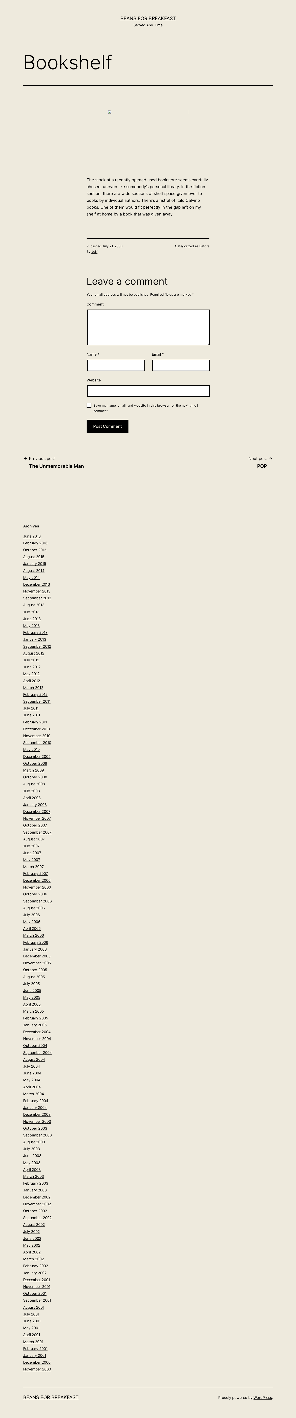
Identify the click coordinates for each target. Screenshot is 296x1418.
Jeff (94, 252)
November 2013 (36, 591)
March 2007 (33, 867)
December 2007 (36, 811)
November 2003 (37, 1121)
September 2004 (37, 1052)
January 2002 (35, 1273)
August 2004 (34, 1059)
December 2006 (37, 880)
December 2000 (37, 1362)
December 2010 (36, 729)
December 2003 (37, 1114)
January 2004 (35, 1107)
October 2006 (35, 894)
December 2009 (37, 756)
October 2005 (35, 970)
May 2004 (31, 1080)
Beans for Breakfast (148, 18)
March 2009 (33, 770)
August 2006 (34, 908)
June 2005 (32, 990)
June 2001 (32, 1321)
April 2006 (32, 928)
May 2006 (31, 922)
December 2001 (36, 1280)
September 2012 (37, 646)
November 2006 (37, 887)
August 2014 (34, 571)
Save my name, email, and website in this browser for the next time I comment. (145, 408)
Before (204, 246)
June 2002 (32, 1238)
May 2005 (31, 997)
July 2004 (31, 1066)
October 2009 (35, 763)
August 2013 (33, 605)
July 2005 (31, 984)
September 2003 (37, 1135)
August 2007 (34, 839)
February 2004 (35, 1101)
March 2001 (33, 1342)
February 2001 (35, 1349)
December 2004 (37, 1032)
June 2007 (32, 853)
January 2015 (34, 563)
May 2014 (31, 577)
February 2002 (35, 1266)
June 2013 (32, 619)
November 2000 (37, 1369)
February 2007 (35, 873)
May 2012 (31, 674)
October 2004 (35, 1045)
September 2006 (37, 901)
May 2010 (31, 749)
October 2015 (35, 550)
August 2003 (34, 1142)
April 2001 (31, 1335)
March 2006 (33, 935)
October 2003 (35, 1128)
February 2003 (35, 1183)
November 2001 (36, 1286)
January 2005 (35, 1025)
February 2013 (35, 632)
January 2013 (34, 639)
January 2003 (35, 1190)
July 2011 (31, 708)
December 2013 (36, 584)
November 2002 (37, 1204)
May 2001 (31, 1328)
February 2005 (35, 1018)
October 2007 (35, 825)
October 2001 (35, 1293)
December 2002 (37, 1197)
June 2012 (32, 667)
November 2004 (37, 1039)
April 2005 (32, 1004)
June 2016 (32, 536)
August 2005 (34, 977)
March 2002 (33, 1259)
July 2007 (31, 846)
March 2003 (33, 1176)
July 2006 (31, 915)
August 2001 (33, 1307)
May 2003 (31, 1163)
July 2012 (31, 660)
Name (93, 354)
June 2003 (32, 1156)
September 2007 (37, 832)
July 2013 (31, 612)
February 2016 (35, 543)
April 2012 (31, 681)
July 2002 (31, 1231)
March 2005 (33, 1011)
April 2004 (32, 1087)
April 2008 (32, 798)
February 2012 (35, 694)
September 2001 (37, 1300)
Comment (95, 304)
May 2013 (31, 626)
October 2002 (35, 1211)
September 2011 (37, 701)
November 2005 (37, 963)
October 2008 (35, 777)
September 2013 (37, 598)
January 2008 (35, 805)
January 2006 (35, 949)
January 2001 (34, 1355)
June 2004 (32, 1073)
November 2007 (37, 818)
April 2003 (32, 1169)
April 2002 (32, 1252)
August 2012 (33, 653)
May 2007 (31, 860)
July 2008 (31, 791)
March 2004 (33, 1094)
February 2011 (35, 722)
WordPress (263, 1397)
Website (94, 380)
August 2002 (34, 1224)
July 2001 (31, 1314)
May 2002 (31, 1245)
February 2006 (35, 942)
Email (158, 354)
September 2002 (37, 1218)
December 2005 (37, 956)
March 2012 (33, 688)
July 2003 (31, 1149)
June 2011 (31, 715)
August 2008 (34, 784)
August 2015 (33, 557)
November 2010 (36, 736)
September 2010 (37, 743)
